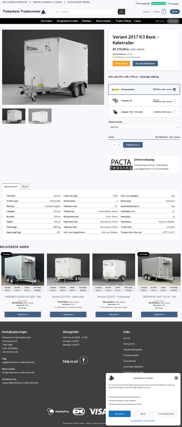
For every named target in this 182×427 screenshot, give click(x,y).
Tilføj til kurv (133, 145)
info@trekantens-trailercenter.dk (18, 372)
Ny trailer (46, 20)
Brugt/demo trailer (67, 20)
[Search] (121, 12)
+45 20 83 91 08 (10, 351)
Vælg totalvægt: (115, 122)
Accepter (119, 413)
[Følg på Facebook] (84, 360)
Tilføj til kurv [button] (23, 314)
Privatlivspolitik (136, 420)
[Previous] (7, 66)
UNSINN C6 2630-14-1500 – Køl (23, 296)
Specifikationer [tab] (11, 186)
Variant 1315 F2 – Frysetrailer (113, 296)
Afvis (143, 413)
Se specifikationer (145, 63)
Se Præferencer (166, 413)
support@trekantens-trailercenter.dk (20, 382)
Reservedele (103, 20)
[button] (176, 378)
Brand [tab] (25, 186)
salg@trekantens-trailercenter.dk (18, 362)
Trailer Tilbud (123, 20)
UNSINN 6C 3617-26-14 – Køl (159, 296)
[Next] (98, 66)
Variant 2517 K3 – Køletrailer (68, 296)
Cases (137, 20)
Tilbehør (86, 20)
